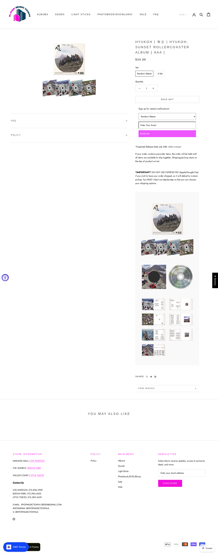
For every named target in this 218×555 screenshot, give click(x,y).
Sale (143, 14)
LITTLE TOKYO (37, 475)
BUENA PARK (34, 468)
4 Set (160, 73)
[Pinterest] (155, 377)
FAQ (156, 14)
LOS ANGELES (37, 460)
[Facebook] (147, 377)
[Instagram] (14, 519)
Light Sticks (81, 14)
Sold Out (167, 99)
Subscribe (170, 483)
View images (146, 388)
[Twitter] (151, 377)
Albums (42, 14)
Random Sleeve (144, 73)
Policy (16, 135)
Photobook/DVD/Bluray (115, 14)
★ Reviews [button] (215, 280)
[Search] (201, 14)
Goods (60, 14)
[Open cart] (208, 14)
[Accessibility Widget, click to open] (5, 277)
